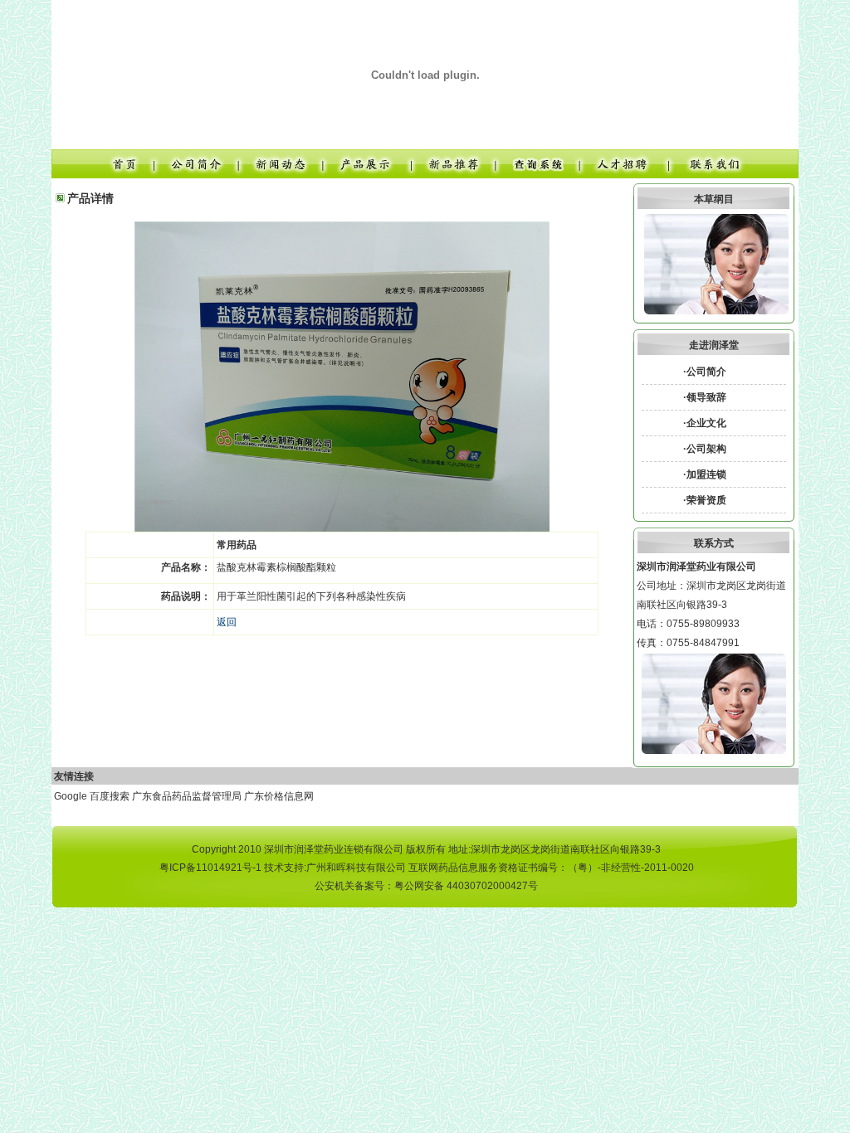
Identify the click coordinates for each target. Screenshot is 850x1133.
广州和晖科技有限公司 (356, 867)
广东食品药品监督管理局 (187, 796)
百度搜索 (109, 796)
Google (70, 796)
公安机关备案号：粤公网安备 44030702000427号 (426, 886)
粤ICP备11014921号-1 (210, 867)
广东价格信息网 (279, 796)
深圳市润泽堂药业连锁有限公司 (333, 849)
